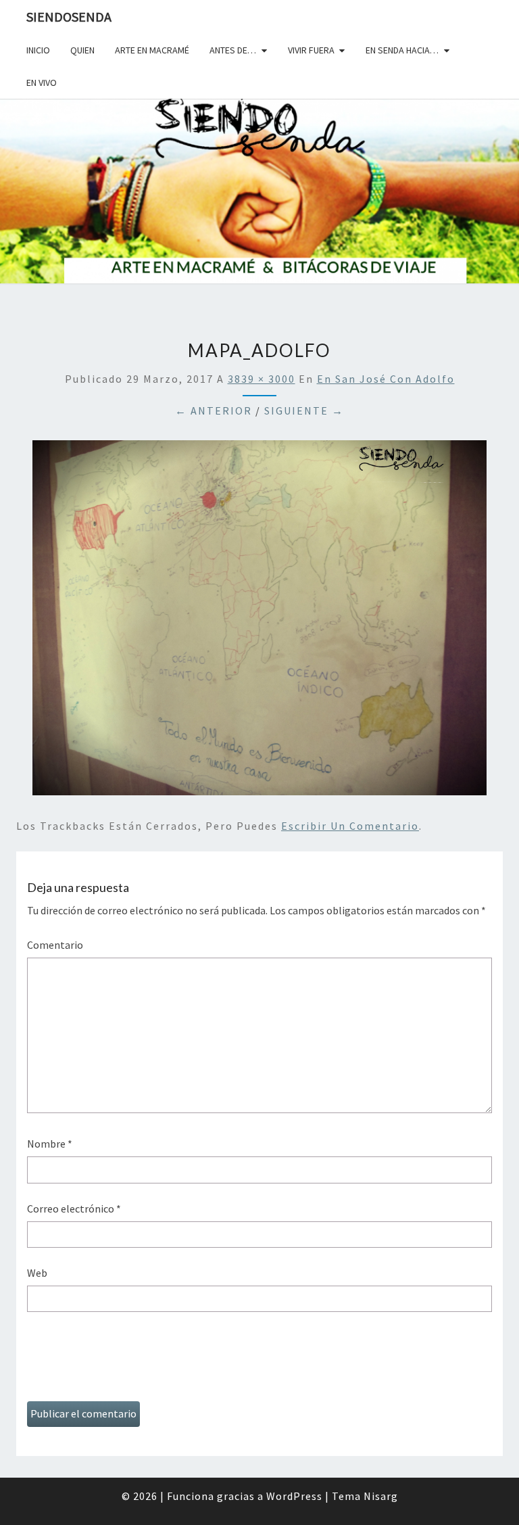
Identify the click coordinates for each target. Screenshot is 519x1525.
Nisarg (381, 1496)
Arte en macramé (152, 50)
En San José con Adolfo (386, 378)
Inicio (38, 50)
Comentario (55, 945)
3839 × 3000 (261, 378)
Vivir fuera (311, 50)
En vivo (41, 82)
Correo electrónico (74, 1208)
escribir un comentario (350, 825)
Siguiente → (304, 410)
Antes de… (232, 50)
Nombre (49, 1143)
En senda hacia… (402, 50)
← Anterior (213, 410)
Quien (82, 50)
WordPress (294, 1496)
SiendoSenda (69, 16)
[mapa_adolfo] (259, 621)
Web (37, 1273)
